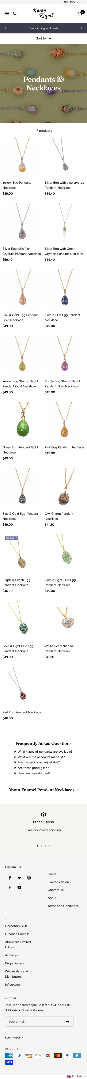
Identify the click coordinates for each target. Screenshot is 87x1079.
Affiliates (11, 955)
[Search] (15, 13)
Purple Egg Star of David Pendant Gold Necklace (62, 383)
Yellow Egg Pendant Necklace (17, 185)
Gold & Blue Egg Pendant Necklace (62, 317)
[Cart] (80, 13)
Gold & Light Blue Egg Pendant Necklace (60, 582)
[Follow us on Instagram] (29, 878)
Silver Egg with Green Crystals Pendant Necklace (64, 251)
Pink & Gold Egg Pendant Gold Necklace (20, 317)
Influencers (12, 985)
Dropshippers (14, 963)
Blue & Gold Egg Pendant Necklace (20, 516)
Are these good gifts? (33, 768)
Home (52, 874)
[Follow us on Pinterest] (10, 887)
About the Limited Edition (18, 944)
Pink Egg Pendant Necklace (64, 447)
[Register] (67, 1021)
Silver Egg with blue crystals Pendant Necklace (64, 185)
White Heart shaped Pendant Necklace (59, 648)
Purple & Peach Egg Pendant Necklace (16, 582)
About (52, 898)
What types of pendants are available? (45, 751)
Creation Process (17, 934)
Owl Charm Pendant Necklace (59, 516)
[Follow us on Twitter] (19, 878)
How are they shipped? (34, 773)
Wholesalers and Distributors (16, 974)
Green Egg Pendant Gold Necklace (20, 449)
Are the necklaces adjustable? (39, 762)
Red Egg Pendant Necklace (22, 712)
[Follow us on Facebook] (10, 878)
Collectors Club (16, 926)
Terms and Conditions (63, 906)
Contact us (56, 890)
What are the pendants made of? (41, 757)
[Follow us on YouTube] (19, 887)
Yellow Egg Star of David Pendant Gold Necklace (20, 383)
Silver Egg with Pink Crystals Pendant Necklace (22, 251)
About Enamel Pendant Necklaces (41, 789)
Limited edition (58, 882)
